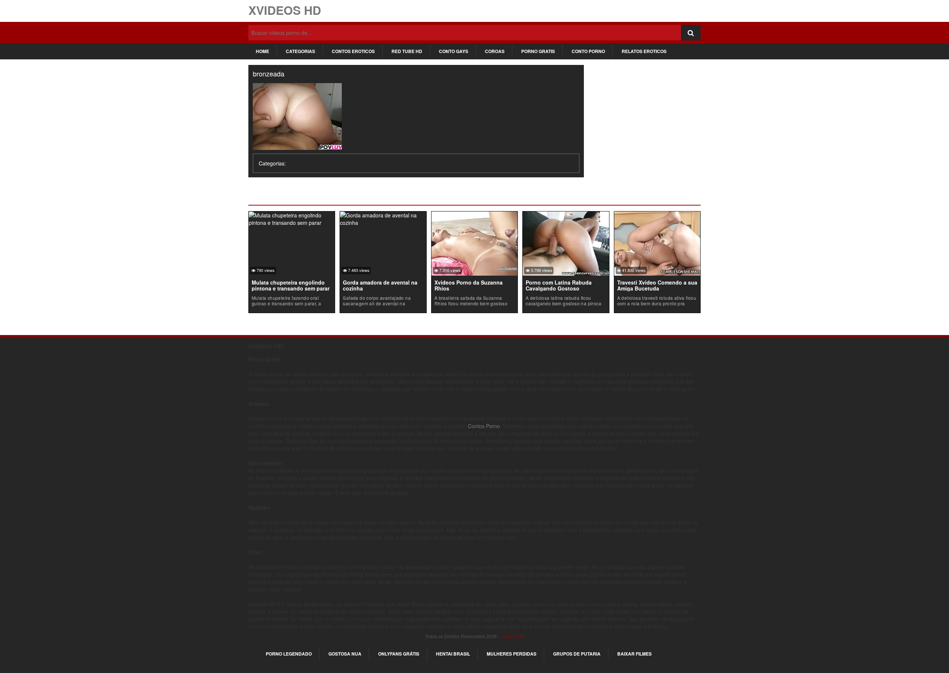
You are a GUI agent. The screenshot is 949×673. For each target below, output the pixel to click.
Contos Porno (484, 426)
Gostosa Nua (344, 653)
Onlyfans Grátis (398, 653)
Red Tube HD (406, 51)
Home (262, 51)
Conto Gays (453, 51)
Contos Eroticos (353, 51)
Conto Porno (588, 51)
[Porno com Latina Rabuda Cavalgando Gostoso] (566, 242)
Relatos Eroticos (644, 51)
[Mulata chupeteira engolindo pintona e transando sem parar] (292, 217)
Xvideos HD (284, 10)
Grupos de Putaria (577, 653)
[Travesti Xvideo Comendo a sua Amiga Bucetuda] (657, 242)
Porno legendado (289, 653)
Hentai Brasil (453, 653)
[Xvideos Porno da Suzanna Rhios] (474, 242)
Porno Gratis (538, 51)
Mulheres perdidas (511, 653)
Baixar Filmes (634, 653)
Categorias (300, 51)
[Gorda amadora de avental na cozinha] (383, 217)
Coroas (495, 51)
